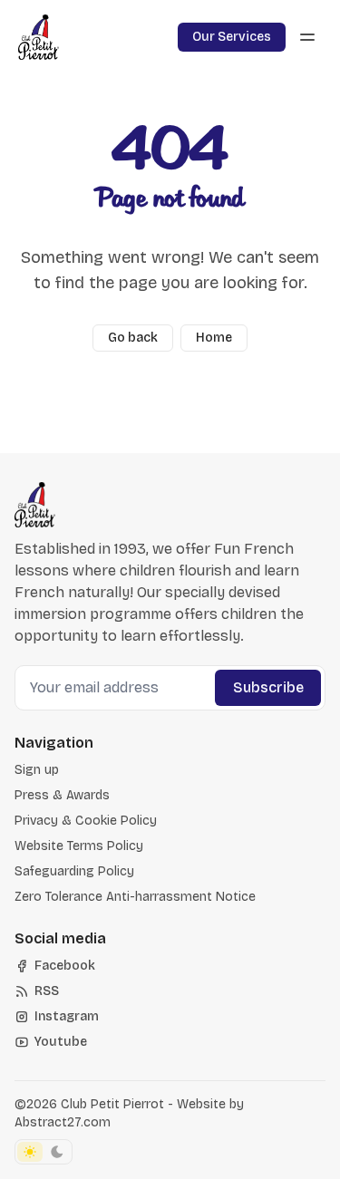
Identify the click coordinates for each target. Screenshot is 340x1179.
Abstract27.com (63, 1122)
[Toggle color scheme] (44, 1152)
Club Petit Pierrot (112, 1104)
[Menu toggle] (307, 37)
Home (214, 337)
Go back (133, 337)
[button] (37, 770)
